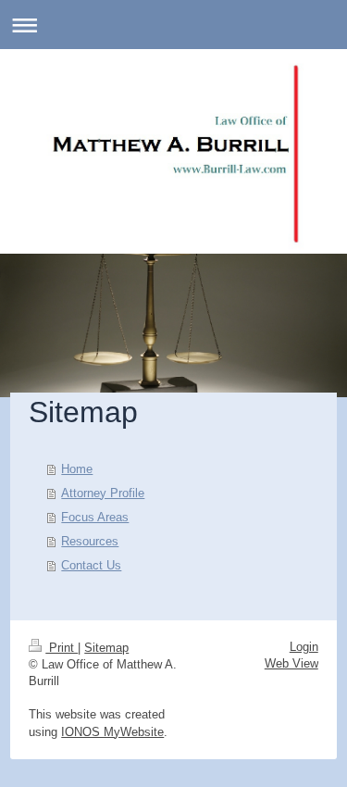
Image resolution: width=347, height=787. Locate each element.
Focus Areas (95, 517)
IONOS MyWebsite (112, 732)
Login (304, 647)
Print (61, 648)
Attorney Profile (102, 493)
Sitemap (106, 648)
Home (77, 469)
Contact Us (91, 565)
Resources (89, 541)
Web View (291, 663)
